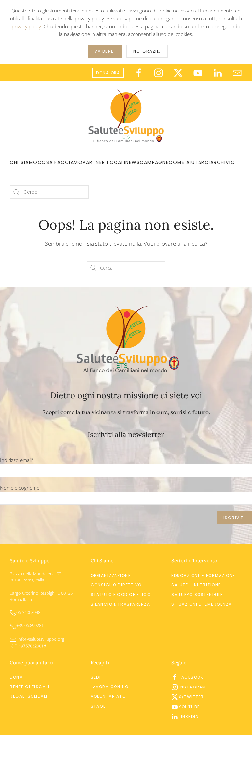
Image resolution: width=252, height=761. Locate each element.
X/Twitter (191, 697)
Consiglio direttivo (116, 585)
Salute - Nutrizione (196, 585)
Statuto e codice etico (121, 594)
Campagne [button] (154, 162)
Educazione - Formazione (203, 575)
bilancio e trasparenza (120, 604)
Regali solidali (29, 696)
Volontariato (108, 696)
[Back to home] (126, 116)
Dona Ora (108, 72)
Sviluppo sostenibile (197, 594)
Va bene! (104, 51)
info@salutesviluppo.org (40, 639)
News (132, 162)
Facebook (191, 677)
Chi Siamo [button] (24, 162)
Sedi (96, 677)
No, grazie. (147, 51)
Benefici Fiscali (29, 686)
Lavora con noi (110, 686)
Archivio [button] (222, 162)
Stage (98, 706)
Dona (16, 677)
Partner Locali (104, 162)
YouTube (189, 706)
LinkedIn (189, 716)
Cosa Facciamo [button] (60, 162)
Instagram (192, 687)
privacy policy (26, 26)
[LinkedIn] (217, 72)
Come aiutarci (189, 162)
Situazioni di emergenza (201, 604)
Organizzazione (111, 575)
